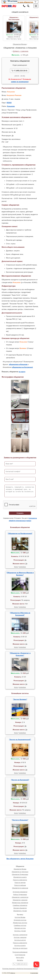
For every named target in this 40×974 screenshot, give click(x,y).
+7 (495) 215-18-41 (20, 71)
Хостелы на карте (20, 945)
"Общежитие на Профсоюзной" (20, 533)
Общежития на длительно (20, 872)
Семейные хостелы (20, 925)
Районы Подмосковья (20, 894)
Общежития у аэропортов (20, 897)
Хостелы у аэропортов (20, 935)
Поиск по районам (20, 885)
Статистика (34, 973)
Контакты (20, 960)
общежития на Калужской (22, 367)
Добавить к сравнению (20, 51)
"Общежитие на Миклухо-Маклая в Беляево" (20, 574)
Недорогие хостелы (20, 920)
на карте (22, 372)
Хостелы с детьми (20, 931)
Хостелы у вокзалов (20, 937)
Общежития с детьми (20, 911)
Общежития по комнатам (20, 888)
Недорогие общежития (20, 892)
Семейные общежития (20, 905)
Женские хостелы (20, 928)
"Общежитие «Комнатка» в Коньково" (20, 654)
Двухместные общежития (20, 903)
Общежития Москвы (19, 44)
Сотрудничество (20, 955)
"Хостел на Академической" (20, 739)
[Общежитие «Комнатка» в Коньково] (20, 386)
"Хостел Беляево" (20, 699)
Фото (16, 567)
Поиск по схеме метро (20, 880)
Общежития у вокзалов (20, 900)
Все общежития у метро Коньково (20, 859)
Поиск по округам (20, 882)
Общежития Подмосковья (20, 874)
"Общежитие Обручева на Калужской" (20, 614)
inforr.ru (12, 973)
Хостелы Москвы (20, 917)
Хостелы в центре (20, 940)
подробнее (22, 567)
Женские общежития (20, 908)
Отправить (20, 513)
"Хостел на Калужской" (20, 780)
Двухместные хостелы (20, 923)
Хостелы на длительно (20, 948)
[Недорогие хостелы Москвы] (20, 1)
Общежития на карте (20, 877)
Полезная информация (20, 952)
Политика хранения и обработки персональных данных (20, 968)
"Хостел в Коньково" (20, 820)
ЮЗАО (9, 103)
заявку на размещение (20, 81)
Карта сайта (20, 957)
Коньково (11, 106)
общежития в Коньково (18, 364)
